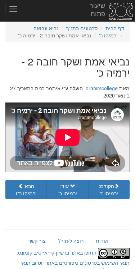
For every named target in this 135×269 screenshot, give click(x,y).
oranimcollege (102, 88)
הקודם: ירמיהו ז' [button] (108, 189)
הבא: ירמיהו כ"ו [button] (26, 189)
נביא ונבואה (45, 28)
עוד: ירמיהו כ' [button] (67, 189)
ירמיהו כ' (108, 35)
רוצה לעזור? (71, 240)
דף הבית (114, 28)
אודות (102, 240)
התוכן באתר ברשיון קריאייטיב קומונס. (57, 252)
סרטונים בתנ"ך (82, 28)
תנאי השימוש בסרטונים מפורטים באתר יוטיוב (80, 262)
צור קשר (37, 240)
